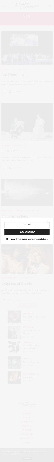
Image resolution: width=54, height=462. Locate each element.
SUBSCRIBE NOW (27, 232)
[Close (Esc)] (49, 223)
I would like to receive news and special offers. (29, 239)
